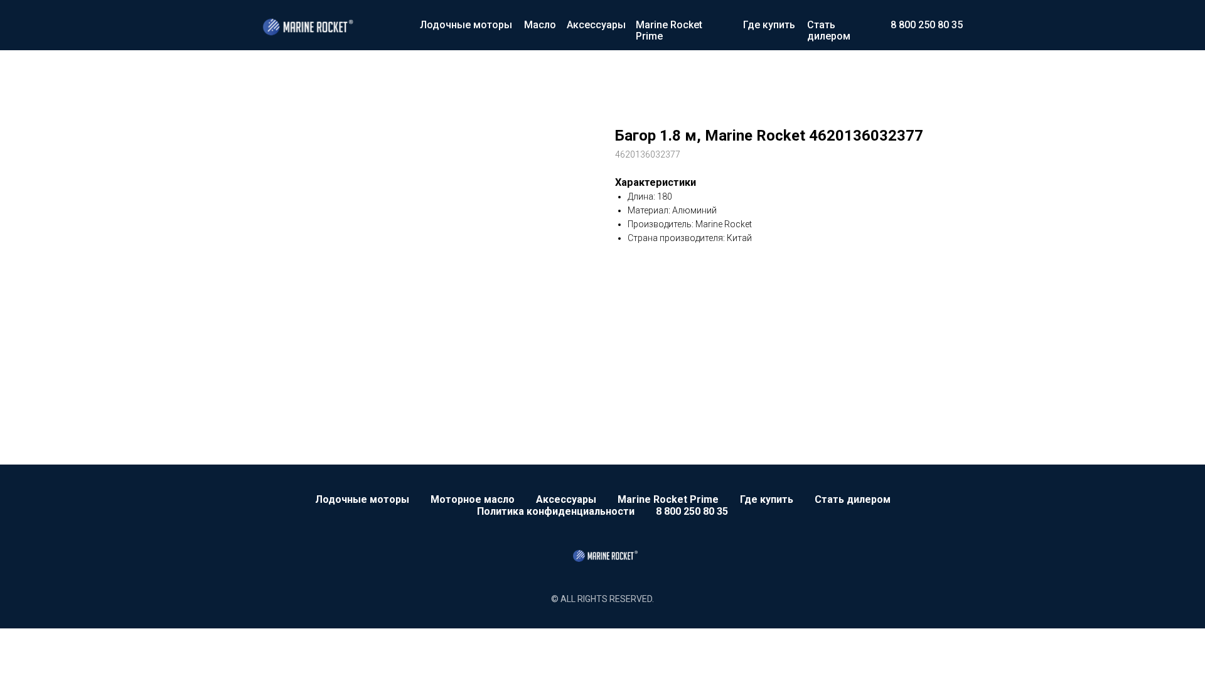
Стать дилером (828, 30)
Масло (540, 25)
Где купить (769, 25)
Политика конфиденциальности (556, 511)
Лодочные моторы (466, 25)
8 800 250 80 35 (927, 25)
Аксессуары (596, 25)
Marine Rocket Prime (669, 30)
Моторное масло (473, 499)
